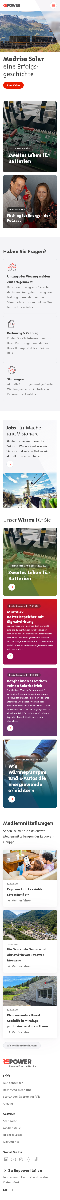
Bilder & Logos (12, 1135)
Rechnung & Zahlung (17, 1090)
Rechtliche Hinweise (34, 1177)
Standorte (10, 1121)
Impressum (11, 1177)
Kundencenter (13, 1083)
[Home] (30, 1063)
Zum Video (13, 85)
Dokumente (11, 1142)
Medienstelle (12, 1128)
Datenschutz (11, 1182)
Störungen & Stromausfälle (21, 1097)
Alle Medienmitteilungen (22, 1045)
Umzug (8, 1104)
